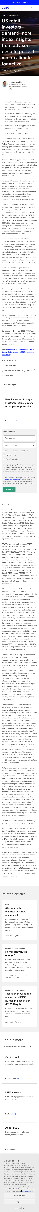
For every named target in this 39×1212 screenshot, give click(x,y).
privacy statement (12, 479)
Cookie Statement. (27, 1191)
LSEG (23, 2)
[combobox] (19, 445)
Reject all (19, 1202)
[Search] (32, 8)
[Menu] (36, 8)
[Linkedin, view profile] (10, 89)
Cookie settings (19, 1208)
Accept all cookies (19, 1195)
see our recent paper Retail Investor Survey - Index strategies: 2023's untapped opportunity (18, 352)
